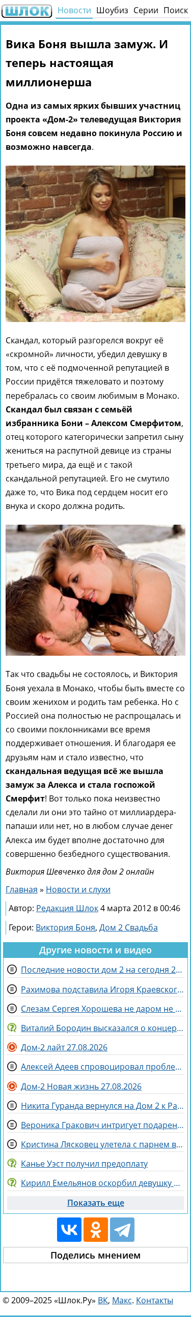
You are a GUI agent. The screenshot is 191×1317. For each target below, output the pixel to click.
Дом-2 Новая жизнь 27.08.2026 (81, 1086)
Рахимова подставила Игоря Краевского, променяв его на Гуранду (102, 989)
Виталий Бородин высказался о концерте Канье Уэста (102, 1028)
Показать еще (95, 1202)
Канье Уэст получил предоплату (84, 1163)
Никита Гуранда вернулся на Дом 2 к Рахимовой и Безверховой (102, 1105)
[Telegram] (122, 1229)
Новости (74, 10)
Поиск (175, 10)
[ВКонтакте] (69, 1229)
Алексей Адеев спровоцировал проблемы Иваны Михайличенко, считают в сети (102, 1066)
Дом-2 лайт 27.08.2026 (64, 1047)
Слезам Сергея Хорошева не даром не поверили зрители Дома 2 (102, 1008)
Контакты (154, 1300)
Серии (145, 10)
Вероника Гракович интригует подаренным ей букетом (102, 1125)
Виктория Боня (65, 927)
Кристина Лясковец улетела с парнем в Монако (102, 1144)
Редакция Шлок (67, 908)
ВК (103, 1300)
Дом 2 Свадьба (128, 927)
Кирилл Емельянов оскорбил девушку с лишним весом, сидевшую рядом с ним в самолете (102, 1182)
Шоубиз (112, 10)
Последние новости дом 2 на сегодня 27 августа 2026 (102, 969)
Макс (122, 1300)
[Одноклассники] (96, 1229)
